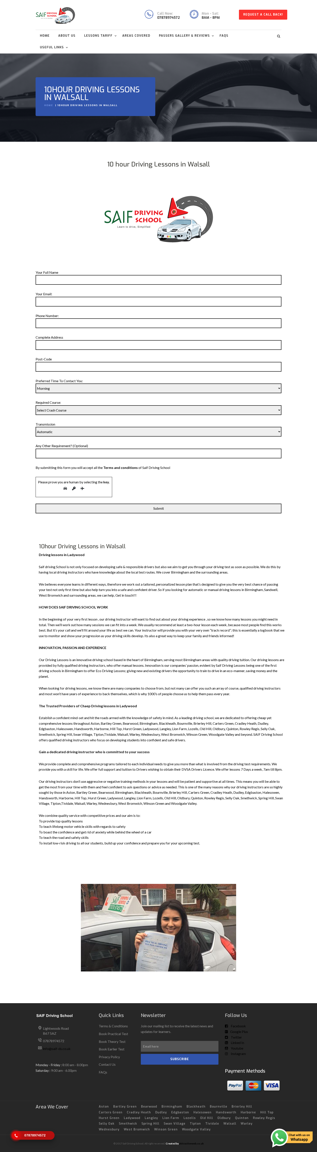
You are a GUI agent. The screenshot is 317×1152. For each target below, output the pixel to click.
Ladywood (132, 1118)
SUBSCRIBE (179, 1059)
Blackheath (196, 1107)
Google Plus (239, 1031)
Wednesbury (109, 1129)
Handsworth (226, 1112)
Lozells (190, 1118)
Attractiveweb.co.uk (191, 1143)
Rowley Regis (264, 1118)
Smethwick (128, 1124)
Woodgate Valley (196, 1129)
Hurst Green (109, 1118)
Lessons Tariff (98, 36)
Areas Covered (136, 36)
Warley (247, 1124)
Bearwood (149, 1107)
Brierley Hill (242, 1107)
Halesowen (202, 1112)
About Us (66, 36)
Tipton (195, 1124)
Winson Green (166, 1129)
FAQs (224, 36)
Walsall (229, 1124)
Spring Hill (150, 1124)
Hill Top (266, 1112)
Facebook (238, 1026)
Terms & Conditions (113, 1026)
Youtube (236, 1048)
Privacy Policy (109, 1057)
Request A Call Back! (263, 15)
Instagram (238, 1053)
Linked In (237, 1042)
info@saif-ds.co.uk (57, 1049)
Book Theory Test (112, 1041)
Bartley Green (125, 1107)
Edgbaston (180, 1112)
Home (45, 36)
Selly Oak (107, 1124)
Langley (151, 1118)
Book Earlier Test (111, 1049)
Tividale (212, 1124)
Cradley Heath (139, 1112)
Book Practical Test (113, 1034)
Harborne (248, 1112)
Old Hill (206, 1118)
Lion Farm (170, 1118)
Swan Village (174, 1124)
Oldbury (224, 1118)
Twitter (236, 1037)
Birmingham (172, 1107)
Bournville (218, 1107)
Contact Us (107, 1064)
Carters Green (110, 1112)
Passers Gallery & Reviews (184, 36)
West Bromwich (137, 1129)
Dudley (161, 1112)
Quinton (242, 1118)
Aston (104, 1107)
